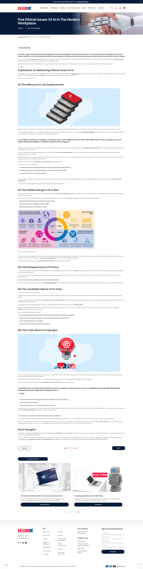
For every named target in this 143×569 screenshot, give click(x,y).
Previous (24, 448)
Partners (60, 532)
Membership (44, 8)
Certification (54, 8)
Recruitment (92, 8)
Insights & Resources (46, 543)
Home (19, 37)
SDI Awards (81, 541)
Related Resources (33, 459)
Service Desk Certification (62, 539)
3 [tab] (69, 512)
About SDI (46, 532)
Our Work (46, 554)
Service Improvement (73, 8)
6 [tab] (75, 512)
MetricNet (81, 548)
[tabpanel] (45, 486)
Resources (101, 8)
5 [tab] (73, 512)
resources (24, 37)
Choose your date (83, 1)
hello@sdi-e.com (22, 536)
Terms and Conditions (61, 553)
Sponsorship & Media (82, 551)
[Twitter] (20, 542)
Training (62, 8)
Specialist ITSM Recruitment (83, 532)
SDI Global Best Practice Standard (83, 544)
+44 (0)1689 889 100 (23, 538)
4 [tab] (71, 512)
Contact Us (46, 535)
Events (84, 8)
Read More (44, 504)
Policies (60, 535)
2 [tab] (67, 512)
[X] (72, 448)
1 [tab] (64, 512)
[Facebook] (69, 448)
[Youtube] (26, 542)
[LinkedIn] (75, 448)
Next (118, 448)
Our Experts (46, 551)
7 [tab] (78, 512)
